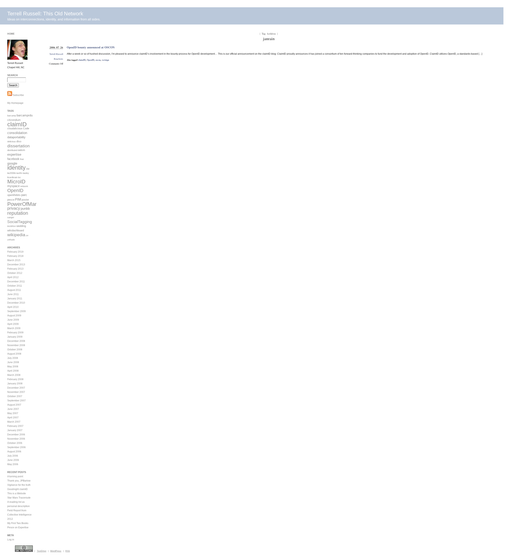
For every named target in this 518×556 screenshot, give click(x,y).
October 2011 (14, 285)
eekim (21, 150)
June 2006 (13, 460)
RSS (67, 551)
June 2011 (13, 294)
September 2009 (16, 311)
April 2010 (13, 307)
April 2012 (13, 277)
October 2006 (14, 443)
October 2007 (14, 396)
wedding (21, 226)
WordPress (55, 551)
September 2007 (16, 400)
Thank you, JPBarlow (19, 480)
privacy (13, 208)
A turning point (15, 476)
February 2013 (15, 268)
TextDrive (41, 551)
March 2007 (13, 421)
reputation (17, 213)
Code (26, 128)
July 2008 (12, 358)
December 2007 (16, 387)
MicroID (16, 181)
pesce (10, 199)
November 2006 (16, 438)
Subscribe (18, 95)
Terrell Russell (56, 53)
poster (25, 199)
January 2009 (14, 336)
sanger (10, 217)
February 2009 (15, 332)
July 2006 (12, 455)
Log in (10, 539)
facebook (13, 159)
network (24, 186)
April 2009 (13, 324)
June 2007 (13, 409)
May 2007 (12, 413)
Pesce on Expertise (18, 527)
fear (22, 159)
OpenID (90, 60)
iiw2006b (11, 173)
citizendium (14, 119)
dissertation (18, 146)
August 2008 (14, 353)
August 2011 (14, 290)
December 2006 (16, 434)
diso (18, 141)
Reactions (58, 58)
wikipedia (16, 234)
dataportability (16, 137)
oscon (98, 60)
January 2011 (14, 298)
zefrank (11, 239)
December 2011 (16, 281)
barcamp (11, 115)
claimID (82, 60)
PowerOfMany (23, 204)
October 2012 (14, 273)
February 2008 (15, 379)
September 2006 (16, 447)
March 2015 (13, 260)
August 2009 (14, 315)
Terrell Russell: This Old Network (45, 14)
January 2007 (14, 430)
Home (11, 33)
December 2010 (16, 302)
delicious (11, 141)
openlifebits (14, 195)
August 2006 (14, 451)
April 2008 (13, 370)
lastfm (19, 173)
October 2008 (14, 349)
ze (27, 235)
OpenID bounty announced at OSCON (91, 47)
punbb (25, 208)
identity (16, 167)
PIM (18, 199)
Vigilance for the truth (19, 485)
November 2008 (16, 345)
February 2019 (15, 251)
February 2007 (15, 426)
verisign (105, 60)
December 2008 (16, 341)
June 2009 (13, 319)
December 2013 (16, 264)
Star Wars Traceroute (19, 497)
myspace (13, 186)
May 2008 (12, 366)
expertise (14, 154)
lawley (26, 173)
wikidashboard (15, 230)
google (12, 163)
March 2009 (13, 328)
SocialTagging (19, 222)
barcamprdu (25, 115)
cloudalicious (14, 128)
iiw (27, 168)
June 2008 (13, 362)
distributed (12, 150)
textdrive (11, 226)
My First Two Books (17, 523)
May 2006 (12, 464)
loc (19, 177)
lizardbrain (12, 177)
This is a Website (16, 493)
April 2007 (13, 417)
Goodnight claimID (17, 489)
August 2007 (14, 404)
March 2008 (13, 375)
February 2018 (15, 256)
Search (12, 75)
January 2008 (14, 383)
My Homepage (15, 103)
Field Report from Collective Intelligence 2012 (19, 514)
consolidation (17, 133)
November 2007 (16, 392)
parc (24, 195)
